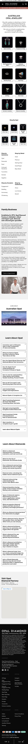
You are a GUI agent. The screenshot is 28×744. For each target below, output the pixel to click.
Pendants (4, 699)
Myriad (17, 194)
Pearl (2, 164)
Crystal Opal (14, 132)
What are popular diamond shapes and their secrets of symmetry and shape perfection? (13, 506)
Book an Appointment (9, 273)
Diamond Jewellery (20, 111)
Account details (5, 718)
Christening (4, 195)
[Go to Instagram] (8, 670)
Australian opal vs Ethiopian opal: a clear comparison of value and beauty (12, 346)
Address (4, 716)
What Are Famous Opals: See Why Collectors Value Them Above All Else (11, 354)
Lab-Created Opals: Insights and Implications (11, 390)
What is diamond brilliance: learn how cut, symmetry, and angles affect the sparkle (12, 528)
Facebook (17, 680)
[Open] (2, 4)
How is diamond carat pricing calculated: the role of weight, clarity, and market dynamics (12, 467)
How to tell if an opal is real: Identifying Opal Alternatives (12, 383)
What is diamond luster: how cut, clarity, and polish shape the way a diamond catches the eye (13, 553)
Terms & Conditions (19, 714)
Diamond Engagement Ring (20, 65)
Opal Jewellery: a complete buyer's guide (10, 423)
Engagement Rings (20, 48)
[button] (3, 323)
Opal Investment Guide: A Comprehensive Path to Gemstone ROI (10, 416)
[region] (14, 318)
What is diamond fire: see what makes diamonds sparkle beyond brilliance (11, 536)
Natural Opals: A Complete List (12, 395)
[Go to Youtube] (3, 670)
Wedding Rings (7, 80)
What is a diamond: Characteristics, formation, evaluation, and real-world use (12, 452)
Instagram (17, 678)
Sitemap (4, 725)
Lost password (5, 721)
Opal (2, 158)
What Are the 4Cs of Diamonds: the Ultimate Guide (12, 459)
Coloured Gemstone (4, 168)
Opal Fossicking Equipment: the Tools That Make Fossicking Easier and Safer (11, 402)
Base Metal (18, 169)
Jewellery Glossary (6, 723)
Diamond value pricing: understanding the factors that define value (11, 481)
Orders (3, 714)
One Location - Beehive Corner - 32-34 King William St (9, 583)
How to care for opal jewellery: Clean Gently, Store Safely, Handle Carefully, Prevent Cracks (13, 376)
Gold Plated (18, 166)
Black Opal (20, 95)
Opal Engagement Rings (7, 65)
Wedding (3, 189)
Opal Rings (20, 80)
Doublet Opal (14, 144)
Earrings (4, 701)
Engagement (4, 186)
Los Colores (18, 191)
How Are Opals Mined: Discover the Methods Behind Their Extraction (14, 361)
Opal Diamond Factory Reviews (18, 683)
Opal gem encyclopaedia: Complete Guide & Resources (12, 409)
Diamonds (4, 161)
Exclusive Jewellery (7, 111)
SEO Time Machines (14, 737)
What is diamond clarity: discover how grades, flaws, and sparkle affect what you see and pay (13, 520)
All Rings (7, 95)
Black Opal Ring (5, 694)
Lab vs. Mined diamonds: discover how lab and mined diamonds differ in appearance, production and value (13, 562)
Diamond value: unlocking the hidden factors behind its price (12, 473)
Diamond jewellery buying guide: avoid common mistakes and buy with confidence (12, 489)
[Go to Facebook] (5, 670)
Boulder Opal (23, 132)
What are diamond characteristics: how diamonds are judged (14, 513)
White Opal (5, 132)
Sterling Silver (18, 163)
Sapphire (3, 178)
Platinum (17, 160)
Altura (16, 188)
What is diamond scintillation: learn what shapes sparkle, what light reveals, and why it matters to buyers (12, 544)
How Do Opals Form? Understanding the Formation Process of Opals (11, 368)
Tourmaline (4, 172)
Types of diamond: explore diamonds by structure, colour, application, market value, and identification (11, 497)
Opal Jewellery (7, 48)
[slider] (14, 321)
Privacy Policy (18, 716)
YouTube (17, 686)
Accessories (4, 703)
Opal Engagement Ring (6, 681)
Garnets (3, 175)
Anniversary (4, 192)
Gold (16, 156)
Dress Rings (4, 696)
